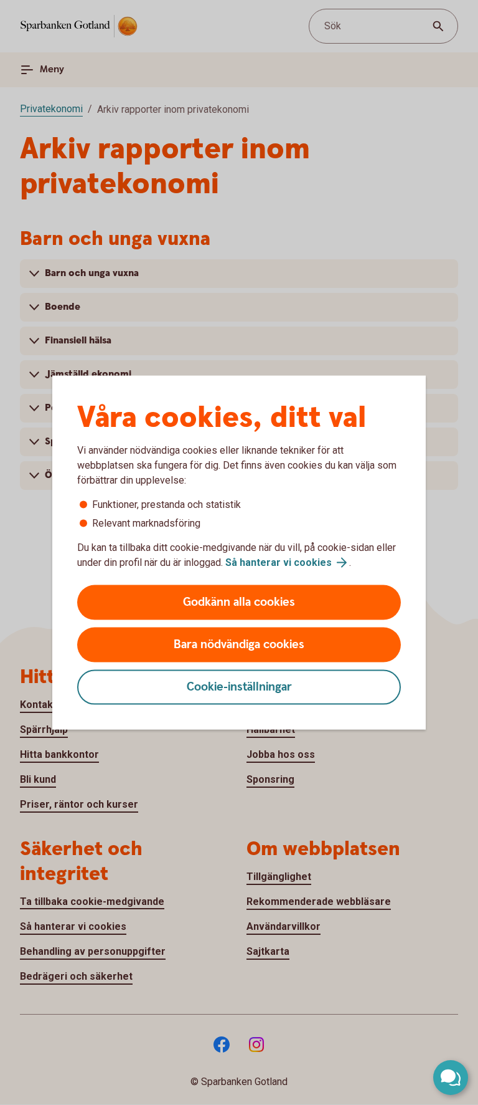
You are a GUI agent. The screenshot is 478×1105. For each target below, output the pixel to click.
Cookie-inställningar (239, 687)
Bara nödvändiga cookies (239, 645)
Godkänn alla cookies (239, 602)
